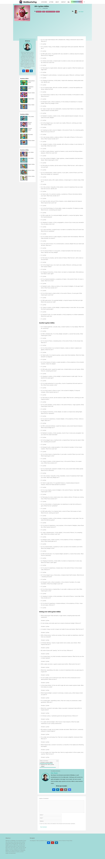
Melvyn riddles (31, 104)
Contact (63, 2)
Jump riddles (31, 158)
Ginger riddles (31, 98)
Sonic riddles (31, 152)
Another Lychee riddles (47, 762)
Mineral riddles (31, 170)
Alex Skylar (81, 11)
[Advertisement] (52, 29)
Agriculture (38, 11)
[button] (84, 2)
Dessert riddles (31, 92)
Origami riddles (31, 164)
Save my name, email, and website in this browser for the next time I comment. (57, 823)
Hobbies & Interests (50, 11)
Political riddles (31, 140)
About (57, 2)
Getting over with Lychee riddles (47, 765)
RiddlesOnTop (30, 1)
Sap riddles (30, 134)
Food (44, 11)
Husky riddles (31, 116)
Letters (51, 2)
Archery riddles (31, 176)
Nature (57, 11)
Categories (44, 2)
